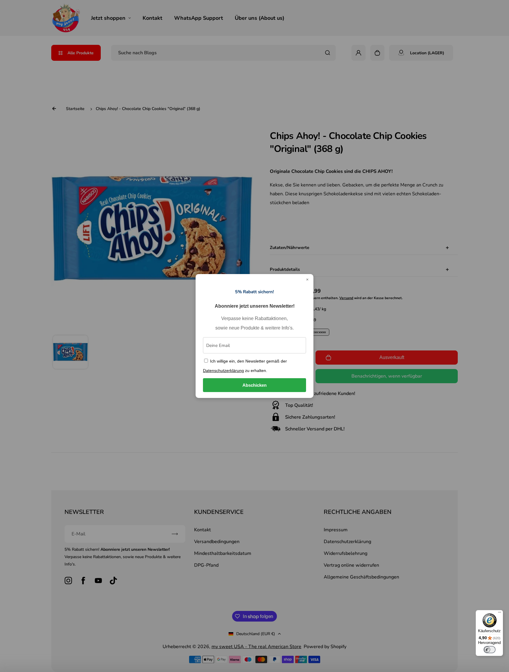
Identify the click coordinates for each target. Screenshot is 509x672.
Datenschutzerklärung (223, 370)
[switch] (489, 649)
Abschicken (254, 385)
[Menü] (499, 613)
